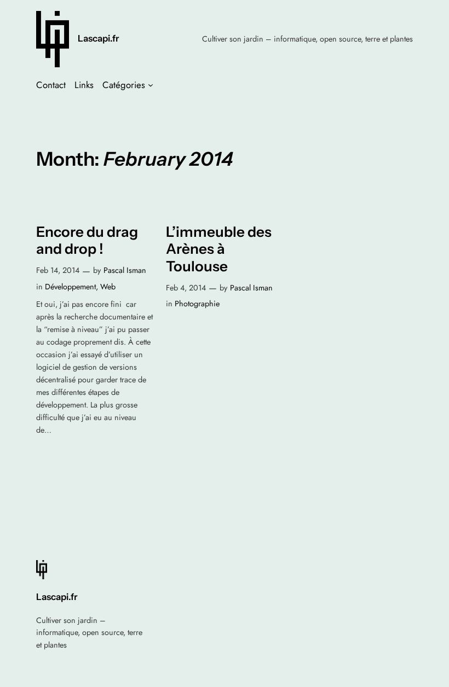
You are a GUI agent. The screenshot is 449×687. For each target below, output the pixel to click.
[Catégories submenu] (150, 85)
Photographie (197, 303)
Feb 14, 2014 (57, 270)
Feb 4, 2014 (186, 287)
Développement (70, 286)
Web (108, 286)
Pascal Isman (124, 270)
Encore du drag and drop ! (87, 241)
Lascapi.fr (98, 38)
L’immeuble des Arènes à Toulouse (219, 249)
